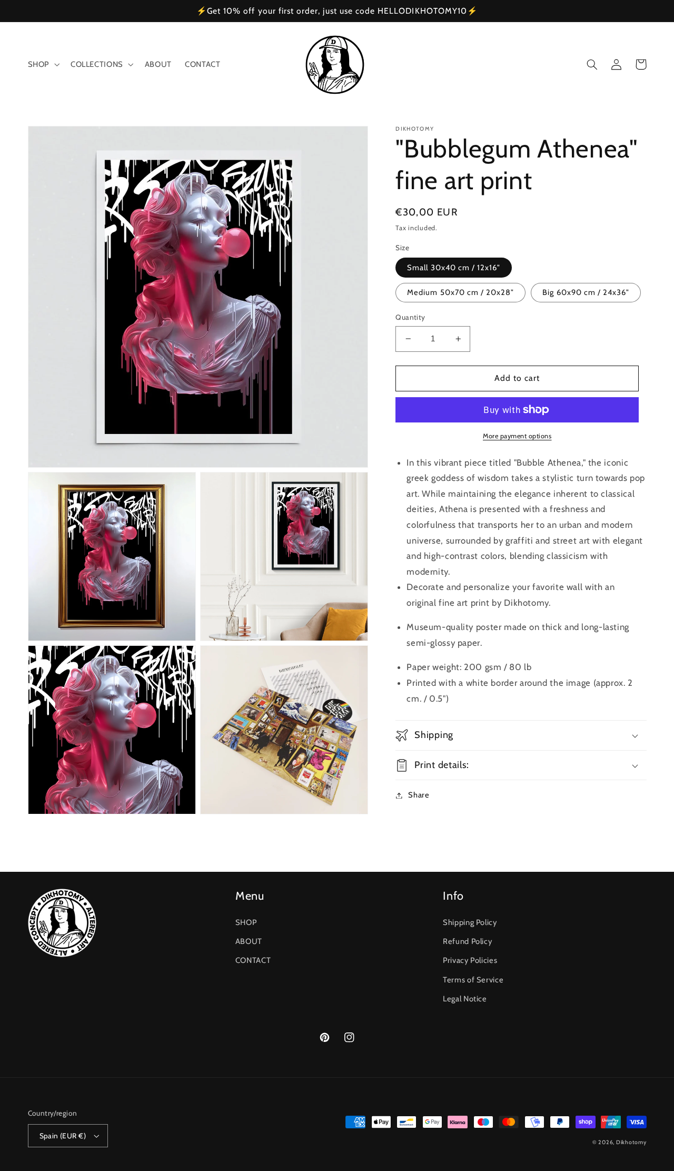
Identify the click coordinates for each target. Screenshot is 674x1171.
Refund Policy (467, 941)
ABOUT (248, 941)
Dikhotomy (631, 1142)
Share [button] (418, 795)
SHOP (246, 922)
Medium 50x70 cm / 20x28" (460, 292)
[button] (42, 64)
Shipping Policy (470, 922)
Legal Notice (465, 998)
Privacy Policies (470, 960)
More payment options (517, 436)
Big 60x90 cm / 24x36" (585, 292)
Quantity (410, 317)
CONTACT (253, 960)
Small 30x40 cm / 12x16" (453, 267)
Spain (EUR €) (62, 1135)
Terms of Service (473, 980)
